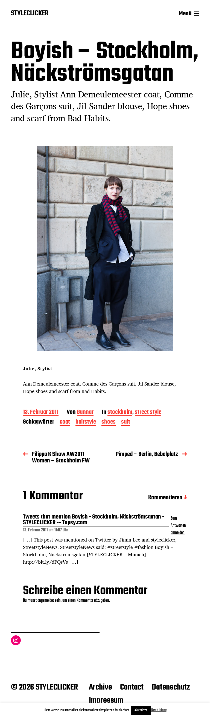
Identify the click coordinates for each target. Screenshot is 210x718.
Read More (159, 710)
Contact (132, 687)
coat (65, 422)
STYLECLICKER (29, 14)
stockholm (119, 412)
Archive (100, 687)
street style (148, 412)
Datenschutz (171, 687)
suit (125, 422)
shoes (108, 422)
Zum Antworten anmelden (178, 525)
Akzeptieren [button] (141, 710)
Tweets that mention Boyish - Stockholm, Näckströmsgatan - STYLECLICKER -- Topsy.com (93, 520)
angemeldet (45, 600)
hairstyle (85, 422)
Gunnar (85, 412)
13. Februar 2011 (41, 412)
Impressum (106, 700)
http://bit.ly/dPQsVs (45, 562)
